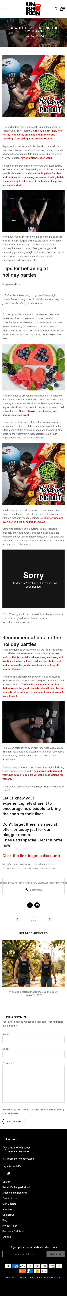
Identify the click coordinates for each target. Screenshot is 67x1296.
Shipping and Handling (14, 1192)
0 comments (35, 889)
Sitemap (6, 1236)
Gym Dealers (9, 1203)
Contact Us (8, 1214)
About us (7, 1209)
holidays (19, 882)
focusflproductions (12, 622)
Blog (4, 1220)
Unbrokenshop (46, 882)
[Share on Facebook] (30, 905)
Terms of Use (9, 1198)
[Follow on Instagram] (8, 1173)
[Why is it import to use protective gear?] (17, 919)
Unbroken (30, 882)
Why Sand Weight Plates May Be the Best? (33, 991)
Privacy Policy (10, 1225)
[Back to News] (33, 919)
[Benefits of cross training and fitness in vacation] (50, 919)
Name (6, 1034)
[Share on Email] (37, 905)
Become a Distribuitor (13, 1231)
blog (10, 882)
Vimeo (30, 622)
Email (6, 1048)
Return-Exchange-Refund (16, 1187)
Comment (8, 1063)
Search (6, 1181)
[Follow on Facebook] (3, 1173)
